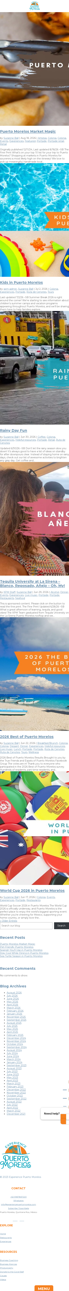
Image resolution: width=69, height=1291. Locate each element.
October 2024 (15, 1044)
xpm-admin (10, 288)
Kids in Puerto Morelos (21, 282)
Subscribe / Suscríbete (18, 1208)
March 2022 (13, 1110)
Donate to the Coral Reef (12, 1271)
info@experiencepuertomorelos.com (18, 1204)
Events (4, 141)
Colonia (52, 138)
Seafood (20, 598)
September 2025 (16, 1019)
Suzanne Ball (11, 138)
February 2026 (15, 1010)
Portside (42, 141)
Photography (6, 1268)
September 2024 (17, 1047)
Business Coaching (9, 1260)
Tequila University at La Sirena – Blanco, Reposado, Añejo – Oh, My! (32, 583)
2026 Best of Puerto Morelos (27, 737)
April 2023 (12, 1080)
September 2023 (16, 1065)
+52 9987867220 (18, 1197)
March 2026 (13, 1007)
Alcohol (55, 592)
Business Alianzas (8, 1264)
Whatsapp (18, 1200)
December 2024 (16, 1038)
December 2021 (16, 1113)
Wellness (33, 752)
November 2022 (16, 1092)
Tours (51, 291)
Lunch (17, 749)
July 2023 (12, 1071)
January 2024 (14, 1062)
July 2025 (12, 1026)
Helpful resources (25, 439)
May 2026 (12, 1001)
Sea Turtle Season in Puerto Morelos (21, 956)
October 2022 (15, 1095)
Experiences (16, 141)
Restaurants (7, 598)
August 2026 (14, 992)
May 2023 (12, 1077)
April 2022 (12, 1107)
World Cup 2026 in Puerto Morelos (32, 890)
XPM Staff (9, 592)
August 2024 (14, 1050)
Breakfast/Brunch (47, 743)
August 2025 (14, 1022)
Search (61, 925)
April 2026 (12, 1004)
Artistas (42, 138)
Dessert (14, 746)
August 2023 (14, 1068)
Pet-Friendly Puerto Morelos (16, 947)
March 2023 (13, 1083)
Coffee (42, 436)
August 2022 (14, 1101)
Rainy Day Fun (13, 430)
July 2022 (12, 1104)
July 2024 (12, 1053)
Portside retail (56, 141)
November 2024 (16, 1041)
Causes (3, 1275)
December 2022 (16, 1089)
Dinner (64, 592)
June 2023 (13, 1074)
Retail (3, 144)
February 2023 (15, 1086)
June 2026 (13, 998)
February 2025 (15, 1035)
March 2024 (14, 1059)
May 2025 (12, 1029)
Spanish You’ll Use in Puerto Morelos (21, 950)
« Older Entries (8, 920)
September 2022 (16, 1098)
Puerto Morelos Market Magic (28, 131)
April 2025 (12, 1032)
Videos (3, 1279)
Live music (31, 595)
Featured (30, 141)
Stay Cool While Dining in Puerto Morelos (24, 953)
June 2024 (13, 1056)
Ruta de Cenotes (36, 291)
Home (3, 1233)
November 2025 (16, 1016)
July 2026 (12, 995)
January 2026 (14, 1013)
